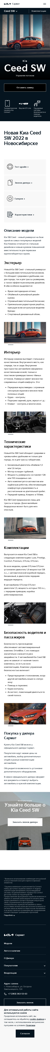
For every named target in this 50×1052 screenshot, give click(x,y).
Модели (8, 943)
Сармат (16, 4)
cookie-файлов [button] (37, 1019)
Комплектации (39, 11)
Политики (30, 1025)
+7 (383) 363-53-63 (17, 994)
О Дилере (9, 958)
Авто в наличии (12, 951)
